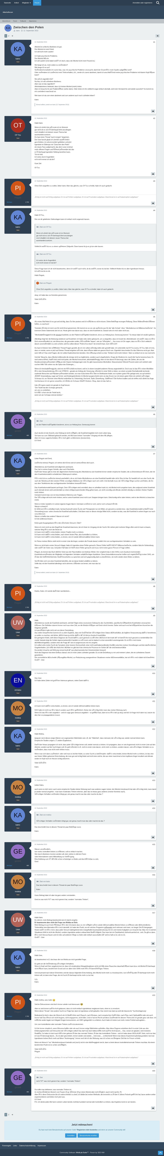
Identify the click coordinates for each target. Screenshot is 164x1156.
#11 (154, 701)
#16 (153, 875)
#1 (154, 42)
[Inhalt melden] (153, 111)
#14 (153, 808)
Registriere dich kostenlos (87, 1130)
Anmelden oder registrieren (142, 3)
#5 (154, 317)
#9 (154, 616)
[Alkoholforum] (82, 12)
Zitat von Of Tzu (45, 227)
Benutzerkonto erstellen (88, 1135)
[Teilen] (158, 35)
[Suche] (158, 3)
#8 (154, 586)
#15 (153, 844)
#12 (153, 729)
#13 (153, 780)
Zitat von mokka (45, 815)
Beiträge (9, 202)
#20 (153, 1071)
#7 (154, 454)
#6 (154, 414)
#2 (154, 118)
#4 (154, 210)
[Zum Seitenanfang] (160, 1153)
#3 (154, 181)
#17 (153, 913)
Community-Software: (74, 1152)
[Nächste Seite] (12, 36)
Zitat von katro (44, 881)
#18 (153, 951)
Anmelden (71, 1135)
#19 (153, 995)
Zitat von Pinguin (45, 283)
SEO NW (101, 1152)
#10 (153, 673)
